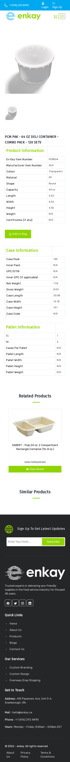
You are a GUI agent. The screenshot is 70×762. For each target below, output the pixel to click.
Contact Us (16, 649)
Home (13, 623)
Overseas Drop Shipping (25, 680)
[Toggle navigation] (62, 16)
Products (15, 636)
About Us (15, 630)
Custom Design (19, 673)
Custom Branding (21, 667)
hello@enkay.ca (22, 712)
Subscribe (53, 541)
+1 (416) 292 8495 (19, 5)
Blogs (13, 642)
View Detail (36, 469)
